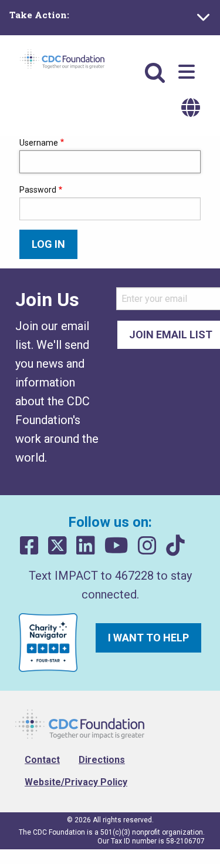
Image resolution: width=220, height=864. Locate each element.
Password (37, 189)
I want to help (148, 637)
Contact (42, 759)
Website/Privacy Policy (76, 782)
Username (38, 142)
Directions (102, 759)
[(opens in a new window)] (29, 546)
